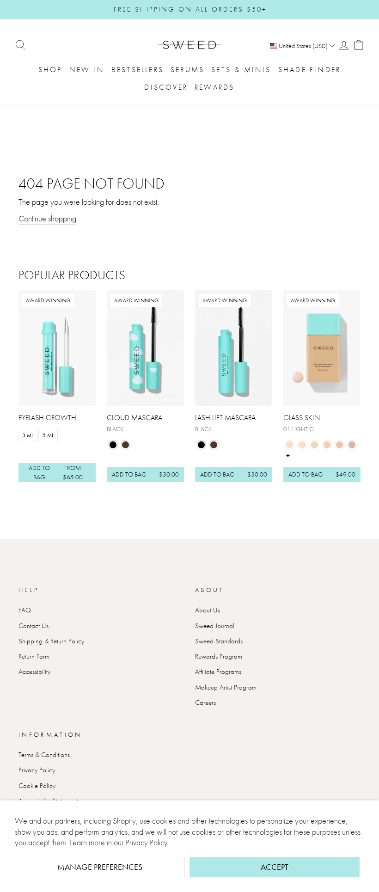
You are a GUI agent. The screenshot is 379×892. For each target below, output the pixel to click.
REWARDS (214, 87)
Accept (274, 866)
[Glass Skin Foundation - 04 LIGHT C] (327, 444)
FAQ (24, 610)
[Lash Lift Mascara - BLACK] (201, 444)
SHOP (50, 69)
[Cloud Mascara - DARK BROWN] (125, 444)
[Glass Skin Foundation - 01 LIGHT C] (289, 444)
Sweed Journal (214, 625)
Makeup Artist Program (226, 687)
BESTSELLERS (137, 69)
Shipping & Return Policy (51, 641)
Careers (205, 702)
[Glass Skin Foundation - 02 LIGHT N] (302, 444)
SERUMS (187, 69)
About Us (207, 610)
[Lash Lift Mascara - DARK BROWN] (213, 444)
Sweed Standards (219, 641)
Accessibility (34, 671)
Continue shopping (47, 218)
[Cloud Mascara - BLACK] (113, 444)
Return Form (33, 656)
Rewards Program (218, 656)
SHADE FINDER (309, 69)
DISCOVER (166, 87)
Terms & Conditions (44, 754)
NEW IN (86, 69)
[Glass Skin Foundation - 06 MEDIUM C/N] (352, 444)
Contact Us (33, 625)
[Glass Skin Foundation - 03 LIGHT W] (314, 444)
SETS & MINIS (241, 69)
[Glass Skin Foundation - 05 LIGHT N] (339, 444)
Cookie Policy (36, 785)
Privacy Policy (147, 842)
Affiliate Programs (218, 671)
